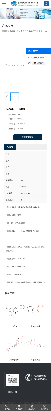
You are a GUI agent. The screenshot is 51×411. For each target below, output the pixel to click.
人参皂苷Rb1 (14, 360)
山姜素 (15, 326)
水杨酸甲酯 (35, 326)
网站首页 (21, 31)
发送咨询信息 (28, 137)
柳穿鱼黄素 (35, 360)
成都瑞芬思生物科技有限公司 (35, 403)
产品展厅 (31, 31)
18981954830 (40, 379)
